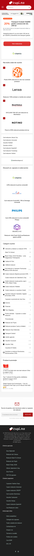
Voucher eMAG (7, 145)
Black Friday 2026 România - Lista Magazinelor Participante (15, 257)
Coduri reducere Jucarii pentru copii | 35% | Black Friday (15, 282)
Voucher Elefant (8, 143)
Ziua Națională (10, 451)
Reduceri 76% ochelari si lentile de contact (17, 97)
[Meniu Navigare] (2, 7)
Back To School (9, 252)
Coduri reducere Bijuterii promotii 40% (16, 274)
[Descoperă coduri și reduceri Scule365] (17, 193)
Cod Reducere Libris (12, 508)
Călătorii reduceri (10, 265)
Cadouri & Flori (9, 261)
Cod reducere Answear (10, 140)
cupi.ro (19, 442)
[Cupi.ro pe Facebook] (15, 551)
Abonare (28, 414)
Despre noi (9, 530)
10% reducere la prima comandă (17, 185)
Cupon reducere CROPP (13, 490)
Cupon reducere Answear (13, 487)
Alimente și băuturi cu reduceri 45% (16, 249)
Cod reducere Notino (9, 153)
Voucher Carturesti (11, 497)
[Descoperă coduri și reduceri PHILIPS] (17, 210)
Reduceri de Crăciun (12, 454)
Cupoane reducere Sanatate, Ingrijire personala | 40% (16, 295)
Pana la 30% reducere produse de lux (17, 130)
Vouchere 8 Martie (10, 348)
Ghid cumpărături (11, 516)
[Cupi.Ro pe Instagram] (18, 551)
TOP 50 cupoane (11, 475)
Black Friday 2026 (11, 465)
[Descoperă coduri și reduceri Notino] (17, 123)
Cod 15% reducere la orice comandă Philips (17, 219)
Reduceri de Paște (10, 323)
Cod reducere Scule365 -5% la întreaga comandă (17, 201)
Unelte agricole (9, 337)
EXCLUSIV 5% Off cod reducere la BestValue (17, 113)
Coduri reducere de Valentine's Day (15, 278)
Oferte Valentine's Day (13, 468)
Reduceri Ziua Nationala (12, 330)
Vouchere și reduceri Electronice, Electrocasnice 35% (14, 352)
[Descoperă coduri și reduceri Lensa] (17, 90)
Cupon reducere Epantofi (13, 504)
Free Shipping (9, 310)
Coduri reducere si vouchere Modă (15, 290)
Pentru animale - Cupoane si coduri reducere (15, 314)
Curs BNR (9, 540)
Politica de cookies (11, 537)
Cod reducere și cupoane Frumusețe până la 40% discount (16, 29)
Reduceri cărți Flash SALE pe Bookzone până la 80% (17, 236)
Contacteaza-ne (11, 526)
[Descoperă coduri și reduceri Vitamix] (17, 53)
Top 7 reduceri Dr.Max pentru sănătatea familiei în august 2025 (15, 378)
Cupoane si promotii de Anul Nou (15, 299)
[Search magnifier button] (29, 7)
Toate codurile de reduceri (14, 523)
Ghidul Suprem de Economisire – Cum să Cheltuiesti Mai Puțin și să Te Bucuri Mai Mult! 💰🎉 (16, 385)
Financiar (7, 306)
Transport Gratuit (10, 333)
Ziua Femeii (9, 472)
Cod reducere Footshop (10, 151)
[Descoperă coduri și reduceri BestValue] (17, 105)
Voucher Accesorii (10, 341)
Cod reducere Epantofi (10, 148)
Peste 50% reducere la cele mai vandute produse (17, 80)
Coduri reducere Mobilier (12, 287)
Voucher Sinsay (10, 501)
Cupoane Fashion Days (13, 483)
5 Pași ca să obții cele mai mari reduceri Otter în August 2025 (16, 371)
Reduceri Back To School (13, 458)
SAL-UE (8, 544)
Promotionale (9, 319)
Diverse (7, 303)
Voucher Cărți (9, 344)
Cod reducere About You (10, 137)
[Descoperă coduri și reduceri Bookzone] (17, 228)
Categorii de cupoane (12, 519)
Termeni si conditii (11, 533)
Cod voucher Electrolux (13, 494)
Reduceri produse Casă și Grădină (15, 326)
